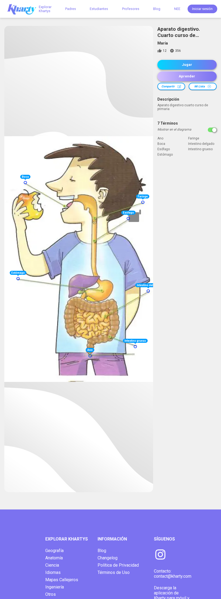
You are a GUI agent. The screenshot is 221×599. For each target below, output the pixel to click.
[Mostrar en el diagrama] (212, 130)
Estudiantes (99, 9)
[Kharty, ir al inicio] (24, 9)
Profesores (130, 9)
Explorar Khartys (45, 9)
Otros (50, 594)
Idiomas (53, 572)
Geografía (54, 550)
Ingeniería (54, 587)
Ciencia (52, 565)
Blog (156, 9)
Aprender (187, 76)
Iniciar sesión (202, 9)
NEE (177, 9)
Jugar (187, 65)
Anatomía (54, 557)
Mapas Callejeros (61, 579)
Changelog (108, 557)
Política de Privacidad (118, 565)
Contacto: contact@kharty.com (172, 574)
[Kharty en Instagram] (160, 555)
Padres (70, 9)
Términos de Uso (114, 572)
